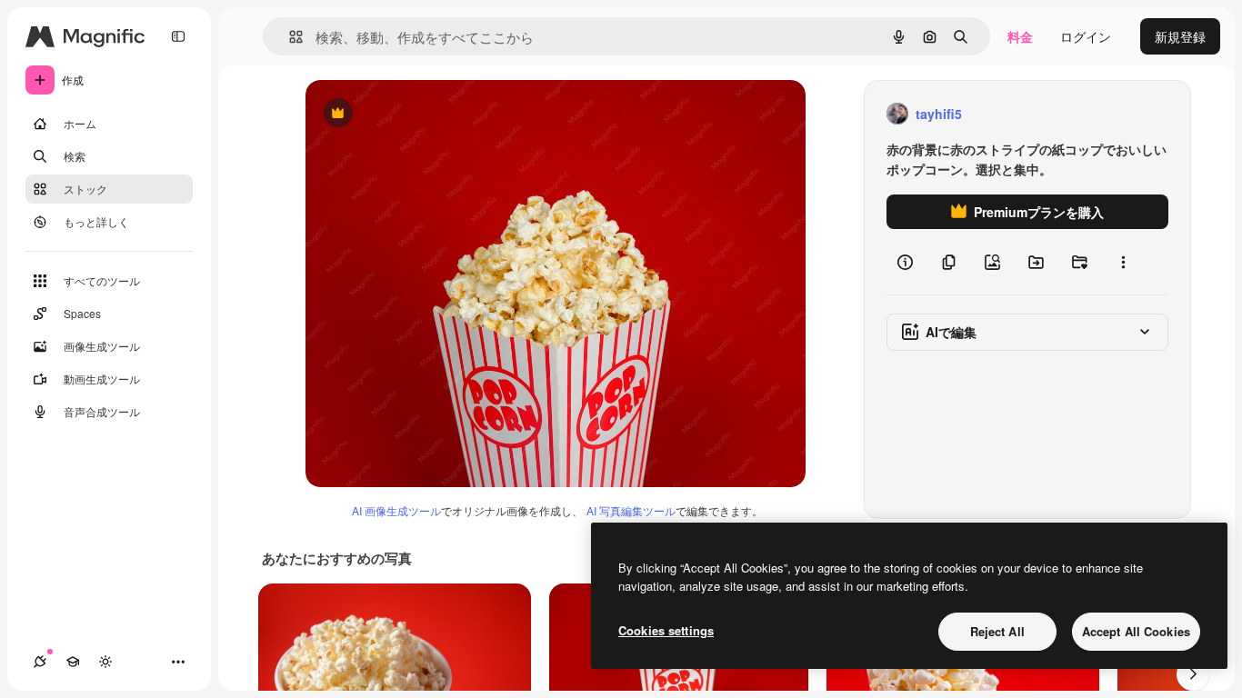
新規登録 (1180, 36)
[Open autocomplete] (289, 37)
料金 (1020, 36)
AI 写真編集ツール (631, 510)
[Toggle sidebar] (178, 36)
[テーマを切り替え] (105, 661)
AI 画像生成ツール (396, 510)
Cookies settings (666, 630)
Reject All (997, 631)
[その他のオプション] (1123, 262)
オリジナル (430, 114)
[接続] (40, 661)
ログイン (1085, 36)
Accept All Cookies (1136, 631)
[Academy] (72, 661)
